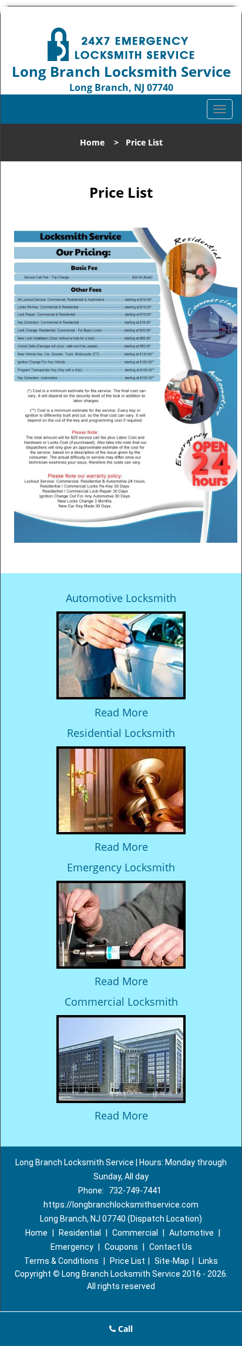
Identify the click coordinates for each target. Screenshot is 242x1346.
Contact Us (170, 1247)
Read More (121, 712)
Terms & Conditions (61, 1261)
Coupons (121, 1247)
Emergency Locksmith (121, 867)
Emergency (72, 1247)
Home (92, 142)
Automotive (191, 1232)
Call (124, 1328)
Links (208, 1261)
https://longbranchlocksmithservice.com (121, 1204)
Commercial (135, 1232)
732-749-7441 (135, 1190)
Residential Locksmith (121, 733)
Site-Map (171, 1261)
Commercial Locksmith (121, 1002)
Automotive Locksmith (121, 598)
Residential (80, 1232)
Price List (127, 1261)
